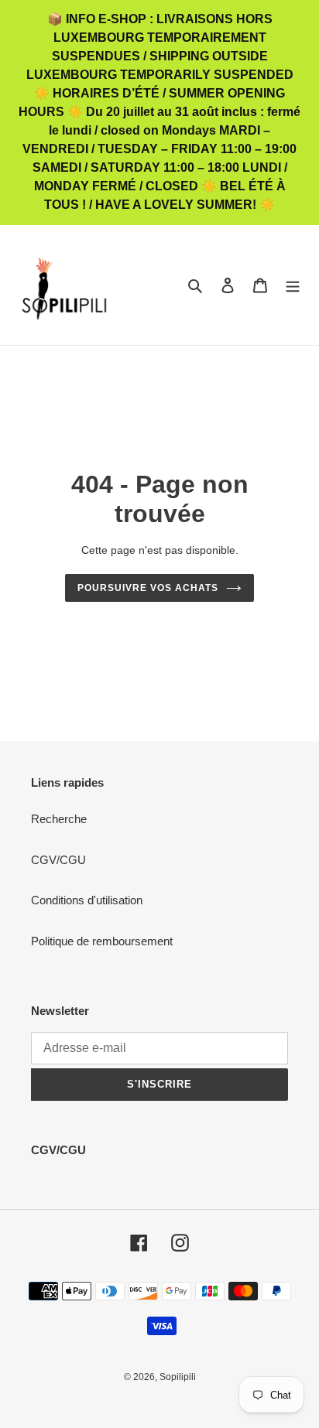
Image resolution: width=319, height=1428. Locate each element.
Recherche (59, 818)
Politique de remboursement (102, 941)
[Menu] (292, 285)
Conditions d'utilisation (86, 900)
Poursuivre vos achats (147, 587)
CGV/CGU (58, 859)
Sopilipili (178, 1377)
